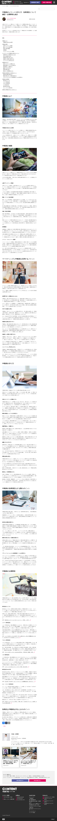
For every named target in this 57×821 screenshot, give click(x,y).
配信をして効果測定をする (8, 71)
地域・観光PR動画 (6, 48)
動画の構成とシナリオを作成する (9, 65)
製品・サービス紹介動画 (7, 47)
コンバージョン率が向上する (8, 60)
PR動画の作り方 (5, 62)
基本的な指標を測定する (7, 74)
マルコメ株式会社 (6, 83)
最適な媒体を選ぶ (6, 69)
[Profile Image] (4, 19)
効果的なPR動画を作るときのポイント (9, 89)
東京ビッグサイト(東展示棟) (18, 3)
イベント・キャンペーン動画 (8, 51)
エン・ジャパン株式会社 (7, 87)
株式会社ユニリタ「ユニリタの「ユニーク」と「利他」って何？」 (17, 620)
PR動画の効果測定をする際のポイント (9, 73)
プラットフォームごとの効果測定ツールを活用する (12, 77)
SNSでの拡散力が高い (7, 56)
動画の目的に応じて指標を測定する (10, 75)
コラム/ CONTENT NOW (11, 18)
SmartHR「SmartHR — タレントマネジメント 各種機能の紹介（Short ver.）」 (19, 681)
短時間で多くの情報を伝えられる (9, 54)
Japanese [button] (26, 2)
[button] (35, 2)
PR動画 (4, 726)
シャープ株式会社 (6, 82)
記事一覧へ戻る (32, 19)
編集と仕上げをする (7, 68)
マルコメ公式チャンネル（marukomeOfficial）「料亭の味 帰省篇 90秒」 (19, 652)
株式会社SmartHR (6, 86)
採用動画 (5, 49)
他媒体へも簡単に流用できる (8, 59)
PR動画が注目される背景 (8, 42)
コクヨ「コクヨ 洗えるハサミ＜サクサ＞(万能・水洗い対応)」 (16, 666)
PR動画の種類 (5, 44)
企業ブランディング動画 (7, 45)
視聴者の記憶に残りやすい (8, 57)
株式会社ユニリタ (6, 80)
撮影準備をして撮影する (7, 66)
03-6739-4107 (20, 798)
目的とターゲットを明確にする (9, 63)
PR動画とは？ (5, 40)
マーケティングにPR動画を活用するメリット (10, 53)
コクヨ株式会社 (6, 84)
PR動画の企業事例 (5, 79)
